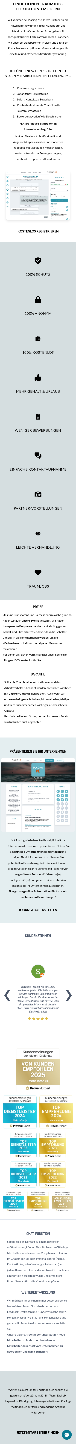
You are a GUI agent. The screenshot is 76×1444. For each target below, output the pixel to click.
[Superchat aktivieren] (67, 1435)
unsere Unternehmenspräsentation (38, 851)
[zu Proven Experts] (38, 1070)
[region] (38, 994)
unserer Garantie (20, 693)
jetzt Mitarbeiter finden (38, 1432)
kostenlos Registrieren (38, 231)
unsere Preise (31, 620)
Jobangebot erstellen (38, 910)
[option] (38, 994)
